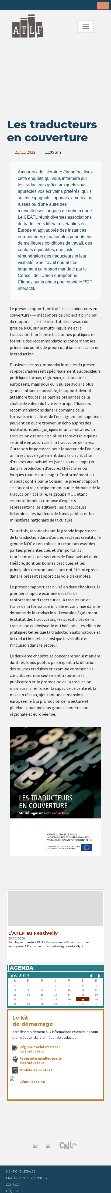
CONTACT (13, 1184)
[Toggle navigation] (85, 26)
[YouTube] (41, 5)
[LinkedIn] (24, 5)
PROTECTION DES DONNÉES (26, 1177)
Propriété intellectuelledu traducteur (40, 1060)
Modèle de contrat (35, 1070)
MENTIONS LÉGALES (20, 1171)
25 (82, 999)
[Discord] (49, 5)
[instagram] (33, 5)
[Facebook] (8, 5)
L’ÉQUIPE (12, 1191)
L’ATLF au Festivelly (33, 933)
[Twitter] (16, 5)
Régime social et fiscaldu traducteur (39, 1049)
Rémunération (32, 1081)
